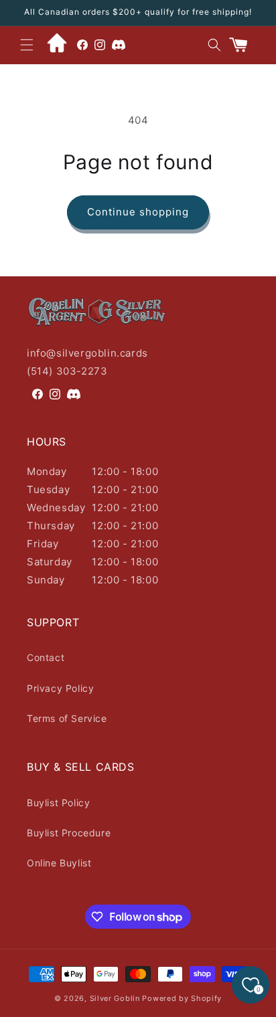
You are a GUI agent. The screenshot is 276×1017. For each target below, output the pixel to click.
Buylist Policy (58, 802)
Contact (45, 657)
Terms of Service (67, 718)
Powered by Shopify (182, 998)
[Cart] (244, 45)
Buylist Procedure (69, 832)
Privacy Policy (60, 688)
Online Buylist (59, 862)
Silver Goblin (115, 998)
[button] (27, 45)
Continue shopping (138, 211)
